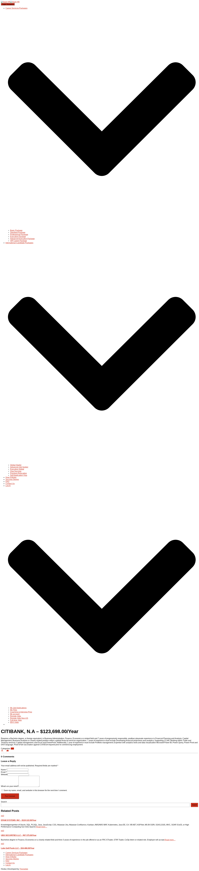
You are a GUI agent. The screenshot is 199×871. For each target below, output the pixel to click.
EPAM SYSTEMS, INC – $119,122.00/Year (18, 820)
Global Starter (15, 465)
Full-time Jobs (16, 720)
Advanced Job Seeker (19, 467)
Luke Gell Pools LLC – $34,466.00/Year (17, 848)
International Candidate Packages (19, 855)
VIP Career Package (18, 241)
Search (4, 802)
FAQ (7, 482)
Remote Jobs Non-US (19, 718)
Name (4, 770)
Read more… (41, 827)
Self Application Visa (18, 475)
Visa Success (15, 471)
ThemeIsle (23, 869)
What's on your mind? (10, 786)
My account (14, 714)
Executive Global (17, 469)
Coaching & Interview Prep (21, 712)
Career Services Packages (16, 853)
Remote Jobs (15, 716)
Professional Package (19, 235)
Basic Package (16, 230)
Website (4, 774)
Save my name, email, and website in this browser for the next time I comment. (35, 790)
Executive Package (18, 237)
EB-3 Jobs (14, 722)
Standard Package (17, 232)
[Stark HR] (10, 2)
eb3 (12, 749)
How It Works (11, 477)
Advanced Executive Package (22, 239)
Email (4, 772)
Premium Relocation (18, 473)
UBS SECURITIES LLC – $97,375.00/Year (18, 835)
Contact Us (10, 484)
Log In (8, 865)
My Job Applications (18, 708)
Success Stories (12, 479)
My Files (13, 710)
